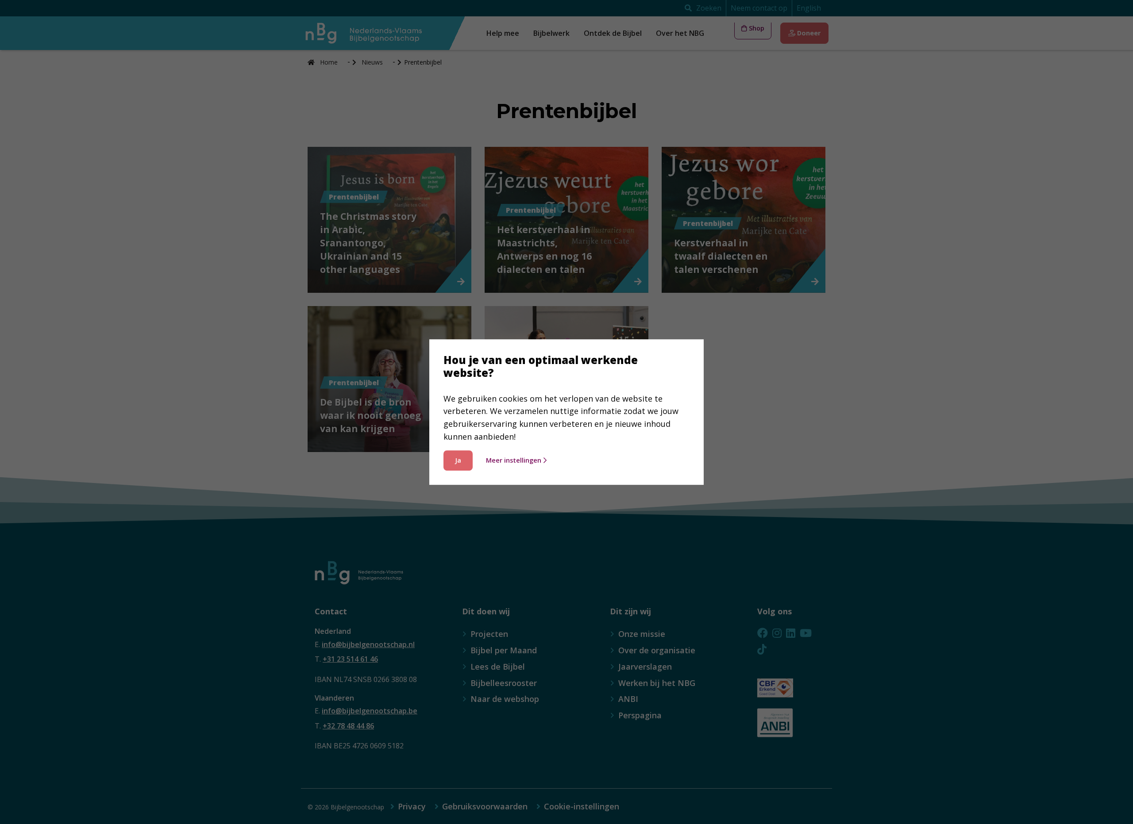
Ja (458, 460)
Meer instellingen (513, 460)
